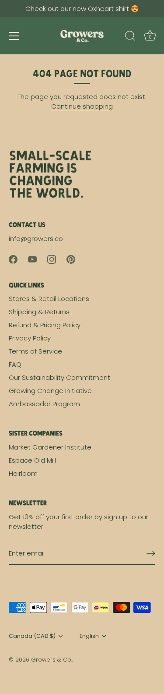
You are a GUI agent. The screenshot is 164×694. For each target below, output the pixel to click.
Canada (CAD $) (32, 636)
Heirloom (23, 473)
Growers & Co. (51, 659)
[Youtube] (32, 258)
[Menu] (14, 36)
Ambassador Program (44, 403)
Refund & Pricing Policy (44, 324)
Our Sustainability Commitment (59, 377)
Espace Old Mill (32, 460)
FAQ (15, 364)
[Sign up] (151, 553)
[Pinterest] (70, 258)
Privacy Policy (30, 338)
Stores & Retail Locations (49, 298)
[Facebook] (13, 258)
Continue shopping (82, 106)
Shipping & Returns (39, 311)
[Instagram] (51, 258)
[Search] (130, 37)
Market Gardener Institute (50, 447)
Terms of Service (35, 351)
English (89, 636)
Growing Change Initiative (50, 390)
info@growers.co (36, 238)
